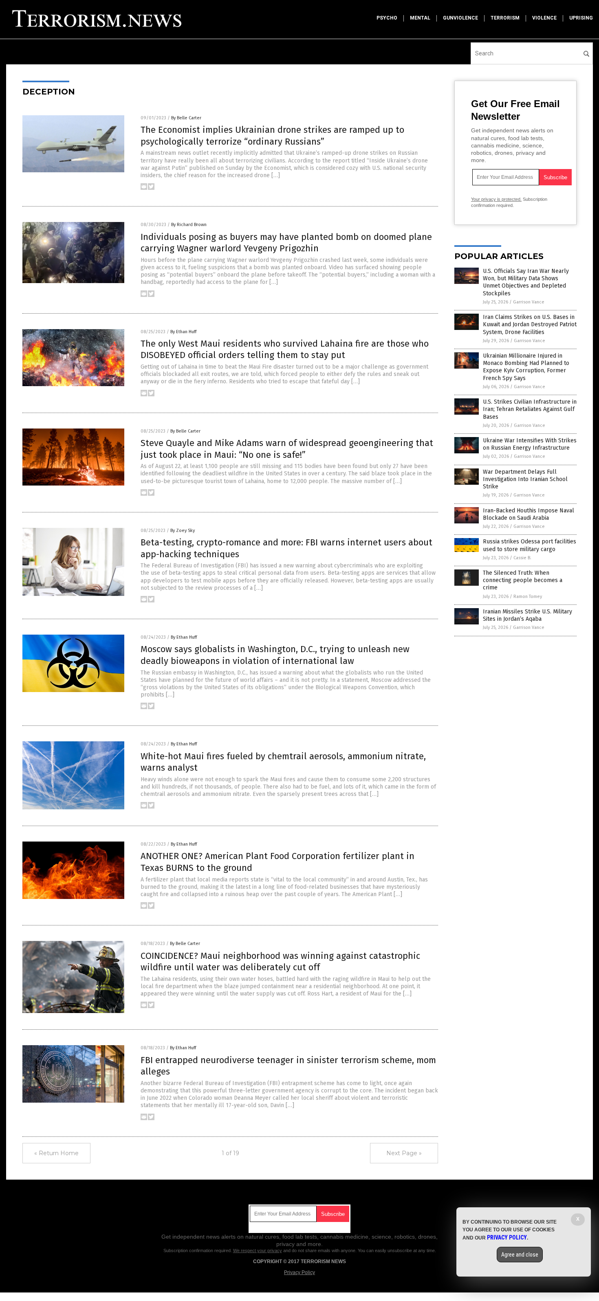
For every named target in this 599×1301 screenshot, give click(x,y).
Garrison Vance (528, 302)
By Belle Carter (186, 118)
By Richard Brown (189, 224)
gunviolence (460, 18)
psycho (387, 18)
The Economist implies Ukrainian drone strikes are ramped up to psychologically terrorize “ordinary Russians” (272, 135)
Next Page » (404, 1153)
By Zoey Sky (182, 530)
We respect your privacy (257, 1250)
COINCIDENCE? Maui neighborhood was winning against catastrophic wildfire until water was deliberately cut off (280, 961)
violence (544, 18)
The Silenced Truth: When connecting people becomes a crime (522, 580)
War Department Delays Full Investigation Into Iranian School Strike (525, 479)
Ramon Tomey (527, 596)
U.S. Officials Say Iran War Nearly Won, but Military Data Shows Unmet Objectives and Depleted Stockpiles (526, 282)
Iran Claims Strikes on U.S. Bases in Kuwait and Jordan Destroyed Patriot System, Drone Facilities (530, 324)
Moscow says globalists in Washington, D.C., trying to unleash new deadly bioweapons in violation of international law (275, 655)
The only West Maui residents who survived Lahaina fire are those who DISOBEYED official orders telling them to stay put (285, 349)
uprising (581, 18)
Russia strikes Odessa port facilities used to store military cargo (529, 545)
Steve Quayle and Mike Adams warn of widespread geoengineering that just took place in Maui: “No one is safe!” (287, 448)
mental (420, 18)
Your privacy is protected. (496, 199)
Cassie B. (522, 557)
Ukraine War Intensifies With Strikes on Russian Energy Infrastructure (530, 444)
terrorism (505, 18)
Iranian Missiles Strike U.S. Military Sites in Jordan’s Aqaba (527, 615)
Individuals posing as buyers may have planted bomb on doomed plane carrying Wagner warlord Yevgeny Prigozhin (286, 242)
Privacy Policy (299, 1272)
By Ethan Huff (183, 331)
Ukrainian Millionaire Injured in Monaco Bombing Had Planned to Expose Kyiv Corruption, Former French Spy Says (526, 367)
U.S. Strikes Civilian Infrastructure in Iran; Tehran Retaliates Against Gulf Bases (530, 409)
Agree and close (519, 1254)
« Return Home (56, 1153)
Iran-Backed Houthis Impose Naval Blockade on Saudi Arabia (528, 514)
